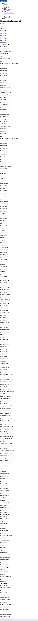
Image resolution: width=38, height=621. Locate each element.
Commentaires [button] (4, 11)
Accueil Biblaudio (7, 6)
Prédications (6, 14)
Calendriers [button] (4, 8)
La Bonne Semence (7, 9)
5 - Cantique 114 (3, 33)
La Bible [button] (3, 3)
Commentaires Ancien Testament (9, 13)
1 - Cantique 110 (3, 26)
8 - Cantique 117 (3, 38)
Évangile (3, 18)
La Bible (5, 4)
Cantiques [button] (3, 15)
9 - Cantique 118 (3, 40)
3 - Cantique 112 (3, 30)
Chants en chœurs (7, 17)
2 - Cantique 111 (3, 28)
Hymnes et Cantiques (7, 16)
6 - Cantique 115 (3, 35)
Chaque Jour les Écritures (8, 12)
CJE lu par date (6, 10)
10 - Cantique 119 (3, 42)
